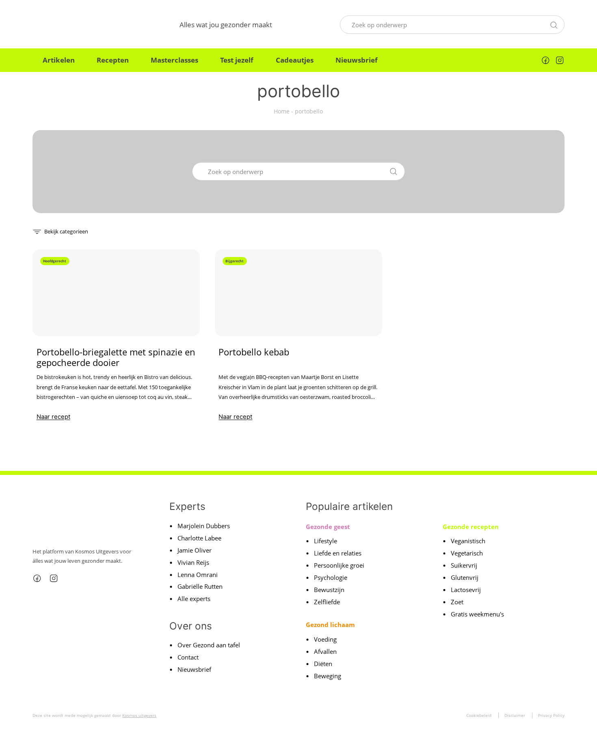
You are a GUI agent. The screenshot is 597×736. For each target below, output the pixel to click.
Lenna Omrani (197, 575)
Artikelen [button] (59, 60)
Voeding (325, 639)
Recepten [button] (113, 60)
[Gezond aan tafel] (72, 24)
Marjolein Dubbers (203, 526)
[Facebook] (545, 60)
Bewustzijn (329, 590)
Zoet (457, 602)
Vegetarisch (467, 553)
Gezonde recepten (471, 527)
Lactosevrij (466, 590)
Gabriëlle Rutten (200, 586)
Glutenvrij (464, 577)
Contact (188, 657)
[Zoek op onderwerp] (553, 24)
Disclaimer (514, 715)
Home (282, 111)
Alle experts (193, 598)
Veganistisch (468, 541)
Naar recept (53, 416)
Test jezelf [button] (236, 60)
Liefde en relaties (337, 553)
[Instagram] (559, 60)
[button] (60, 231)
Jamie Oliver (194, 550)
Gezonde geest (328, 527)
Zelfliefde (327, 602)
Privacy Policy (551, 715)
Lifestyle (325, 541)
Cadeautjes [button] (295, 60)
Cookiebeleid (478, 715)
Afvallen (325, 651)
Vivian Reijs (193, 562)
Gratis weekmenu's (477, 614)
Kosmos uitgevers (139, 715)
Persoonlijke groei (339, 565)
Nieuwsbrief (356, 60)
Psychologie (330, 577)
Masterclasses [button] (174, 60)
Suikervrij (464, 565)
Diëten (323, 664)
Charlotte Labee (199, 538)
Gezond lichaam (330, 625)
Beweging (327, 676)
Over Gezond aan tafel (208, 645)
